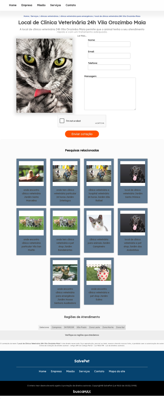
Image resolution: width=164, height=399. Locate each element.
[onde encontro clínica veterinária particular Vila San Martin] (31, 222)
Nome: (92, 40)
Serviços (55, 5)
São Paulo (81, 327)
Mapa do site (117, 371)
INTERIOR (69, 327)
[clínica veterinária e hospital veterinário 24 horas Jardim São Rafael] (99, 173)
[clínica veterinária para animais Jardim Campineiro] (99, 222)
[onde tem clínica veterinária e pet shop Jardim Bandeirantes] (65, 222)
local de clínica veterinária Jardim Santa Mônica (133, 193)
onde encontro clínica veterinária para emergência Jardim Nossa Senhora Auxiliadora (65, 296)
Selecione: (44, 327)
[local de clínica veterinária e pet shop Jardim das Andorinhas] (133, 222)
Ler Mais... (82, 36)
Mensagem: (90, 76)
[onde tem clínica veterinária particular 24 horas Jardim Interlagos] (65, 173)
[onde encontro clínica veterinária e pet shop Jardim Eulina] (99, 272)
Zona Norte (107, 327)
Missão (41, 5)
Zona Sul (120, 327)
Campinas (56, 327)
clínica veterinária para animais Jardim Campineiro (99, 243)
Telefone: (93, 63)
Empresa (26, 5)
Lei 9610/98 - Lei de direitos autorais (109, 346)
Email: (91, 51)
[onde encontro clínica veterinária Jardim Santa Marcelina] (31, 173)
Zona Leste (94, 327)
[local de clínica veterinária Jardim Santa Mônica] (133, 173)
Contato (71, 5)
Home (12, 5)
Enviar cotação (82, 134)
